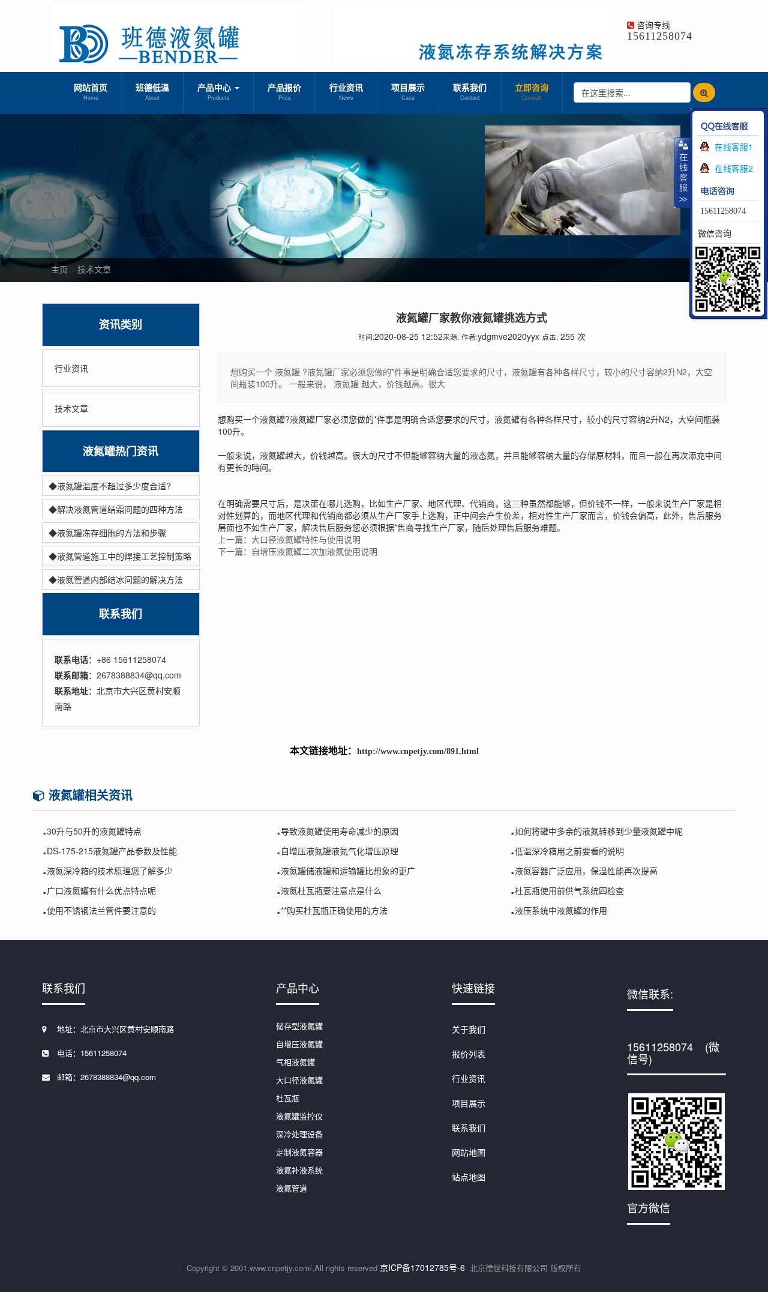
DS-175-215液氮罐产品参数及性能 (112, 851)
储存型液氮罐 (299, 1025)
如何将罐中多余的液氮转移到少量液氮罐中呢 (599, 831)
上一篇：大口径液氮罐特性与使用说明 (289, 539)
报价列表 (468, 1054)
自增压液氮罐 (299, 1043)
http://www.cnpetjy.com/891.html (418, 751)
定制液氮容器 (299, 1152)
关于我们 (468, 1029)
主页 (59, 269)
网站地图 (468, 1152)
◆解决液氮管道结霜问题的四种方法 (116, 509)
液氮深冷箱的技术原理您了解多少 (110, 871)
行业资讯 (346, 91)
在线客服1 (734, 146)
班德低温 (152, 91)
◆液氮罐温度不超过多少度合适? (110, 486)
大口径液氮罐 (299, 1079)
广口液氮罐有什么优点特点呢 (101, 890)
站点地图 (468, 1177)
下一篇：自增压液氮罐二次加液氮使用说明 (297, 551)
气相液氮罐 (295, 1061)
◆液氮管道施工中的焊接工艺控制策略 (120, 556)
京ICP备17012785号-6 (422, 1267)
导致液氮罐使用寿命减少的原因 (339, 831)
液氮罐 (272, 419)
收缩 (682, 172)
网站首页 (90, 91)
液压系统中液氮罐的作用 (561, 910)
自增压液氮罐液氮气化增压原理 (339, 851)
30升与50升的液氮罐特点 (94, 831)
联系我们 (470, 91)
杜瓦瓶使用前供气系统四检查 (569, 890)
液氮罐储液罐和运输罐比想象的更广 (348, 871)
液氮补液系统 (299, 1170)
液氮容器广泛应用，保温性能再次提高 (586, 871)
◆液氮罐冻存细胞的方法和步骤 (107, 533)
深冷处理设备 (299, 1134)
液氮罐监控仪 (299, 1115)
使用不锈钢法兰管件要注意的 (101, 910)
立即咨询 (531, 91)
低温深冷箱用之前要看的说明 (569, 851)
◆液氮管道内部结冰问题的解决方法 (116, 579)
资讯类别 (120, 324)
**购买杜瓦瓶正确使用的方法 (334, 910)
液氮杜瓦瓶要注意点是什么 (331, 890)
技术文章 (94, 269)
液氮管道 (291, 1188)
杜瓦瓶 (287, 1097)
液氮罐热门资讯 (120, 451)
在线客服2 (734, 168)
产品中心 (215, 91)
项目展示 (408, 91)
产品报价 (284, 91)
